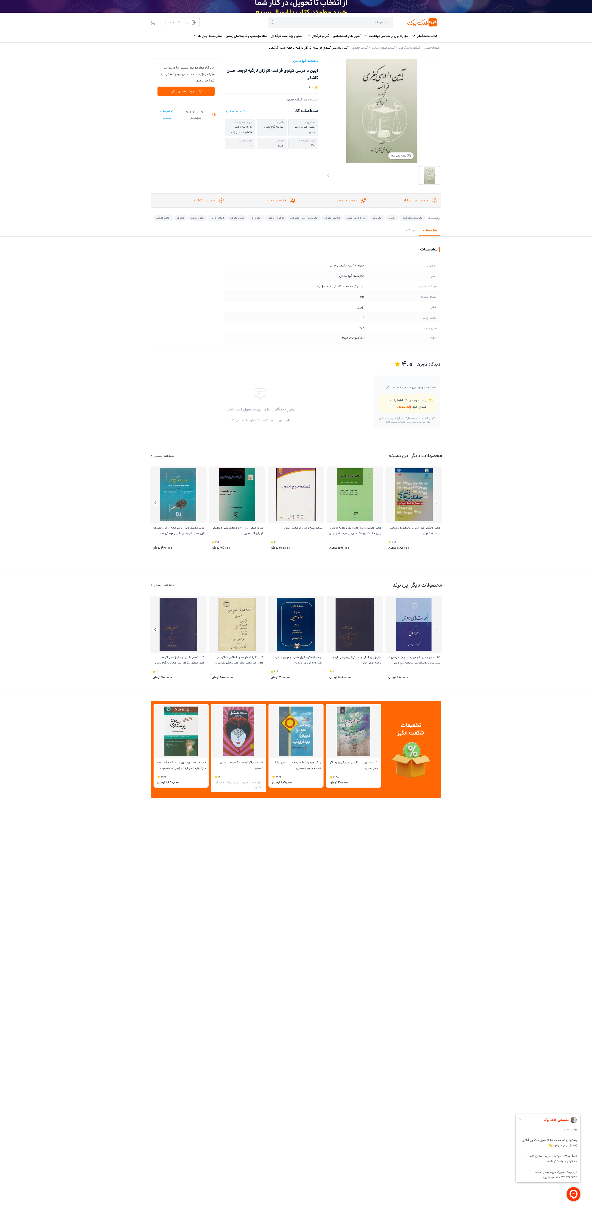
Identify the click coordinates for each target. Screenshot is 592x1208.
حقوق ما (377, 218)
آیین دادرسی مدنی (356, 218)
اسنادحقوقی (237, 218)
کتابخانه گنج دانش (305, 61)
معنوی (391, 218)
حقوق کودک (197, 218)
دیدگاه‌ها (410, 230)
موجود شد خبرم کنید (183, 91)
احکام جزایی (217, 218)
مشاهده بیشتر (164, 456)
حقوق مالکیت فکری (412, 218)
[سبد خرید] (152, 22)
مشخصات (430, 230)
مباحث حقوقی (332, 218)
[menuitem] (425, 36)
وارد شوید (404, 406)
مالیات (180, 218)
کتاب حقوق (294, 99)
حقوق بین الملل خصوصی (304, 218)
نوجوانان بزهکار (276, 218)
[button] (155, 503)
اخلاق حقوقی (163, 218)
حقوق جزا (255, 218)
